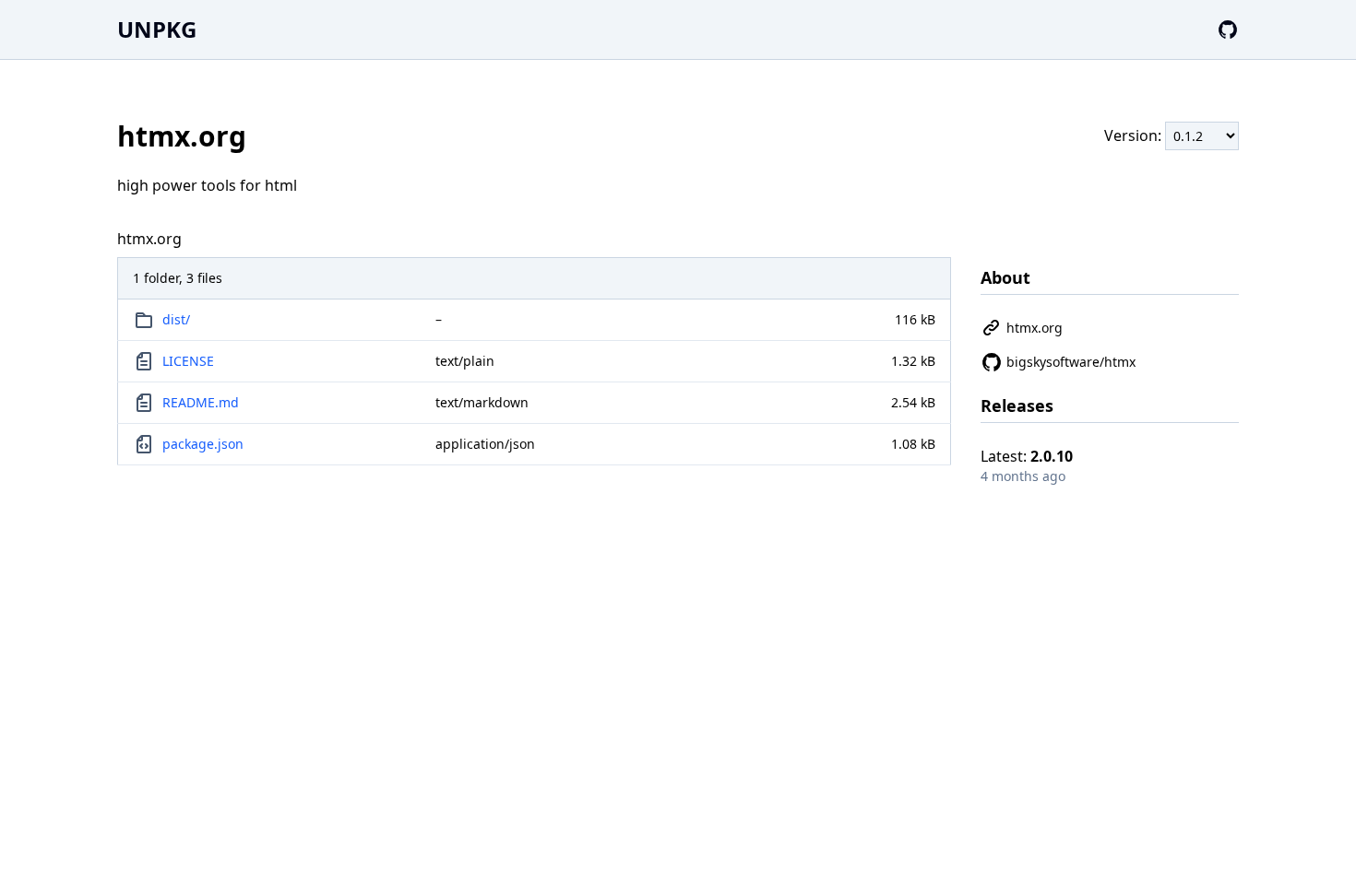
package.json (203, 443)
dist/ (176, 319)
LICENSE (188, 361)
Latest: (1027, 456)
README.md (200, 402)
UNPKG (156, 29)
